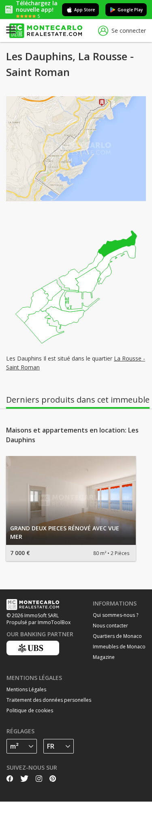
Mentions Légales (26, 689)
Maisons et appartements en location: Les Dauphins (72, 435)
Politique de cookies (29, 710)
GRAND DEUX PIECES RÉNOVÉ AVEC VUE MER (64, 532)
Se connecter (128, 30)
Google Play (130, 10)
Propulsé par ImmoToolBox (38, 622)
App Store (84, 10)
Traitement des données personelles (48, 699)
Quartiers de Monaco (117, 636)
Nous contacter (110, 625)
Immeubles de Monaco (119, 646)
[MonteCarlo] (45, 30)
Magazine (104, 657)
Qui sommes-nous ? (115, 615)
